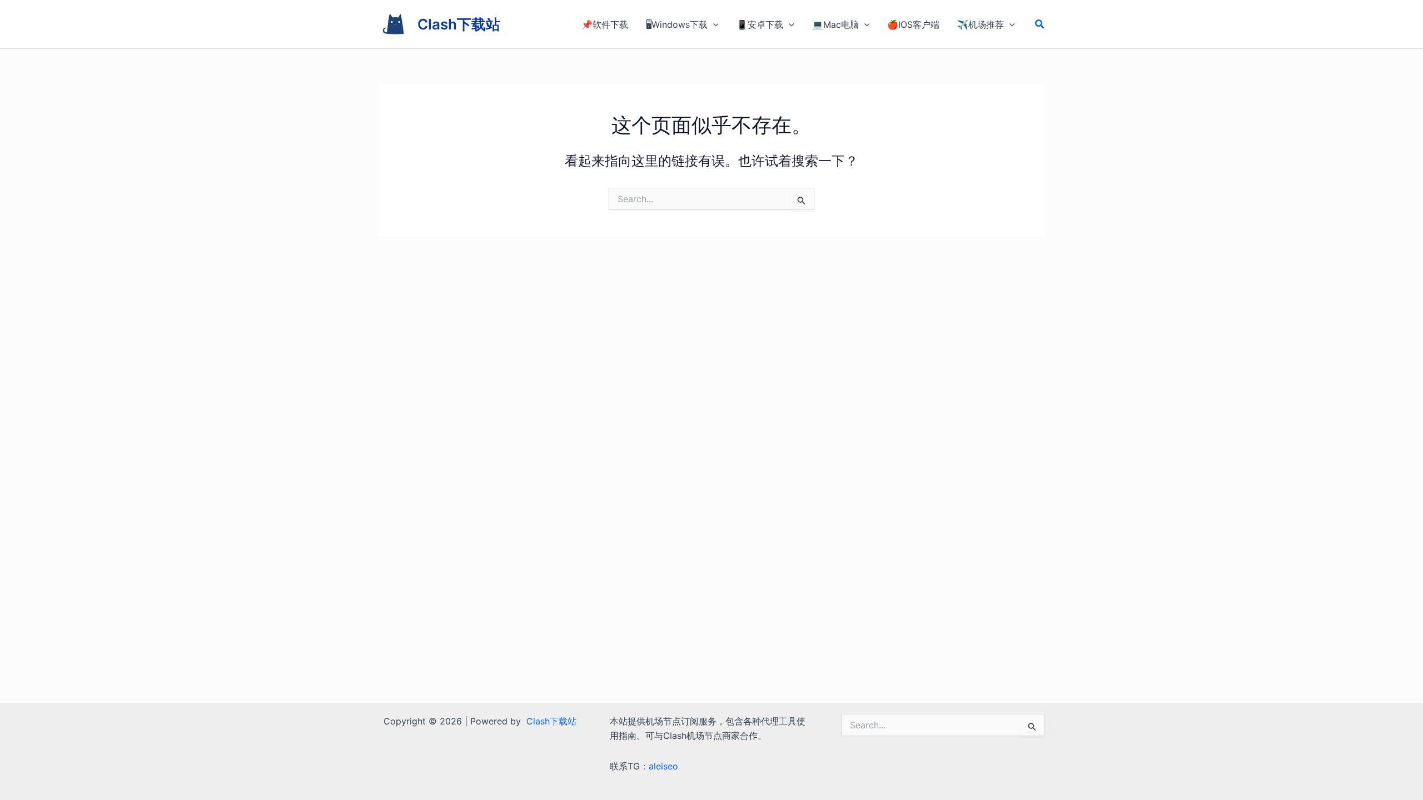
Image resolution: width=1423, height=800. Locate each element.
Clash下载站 (458, 24)
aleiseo (663, 766)
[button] (1040, 24)
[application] (713, 24)
